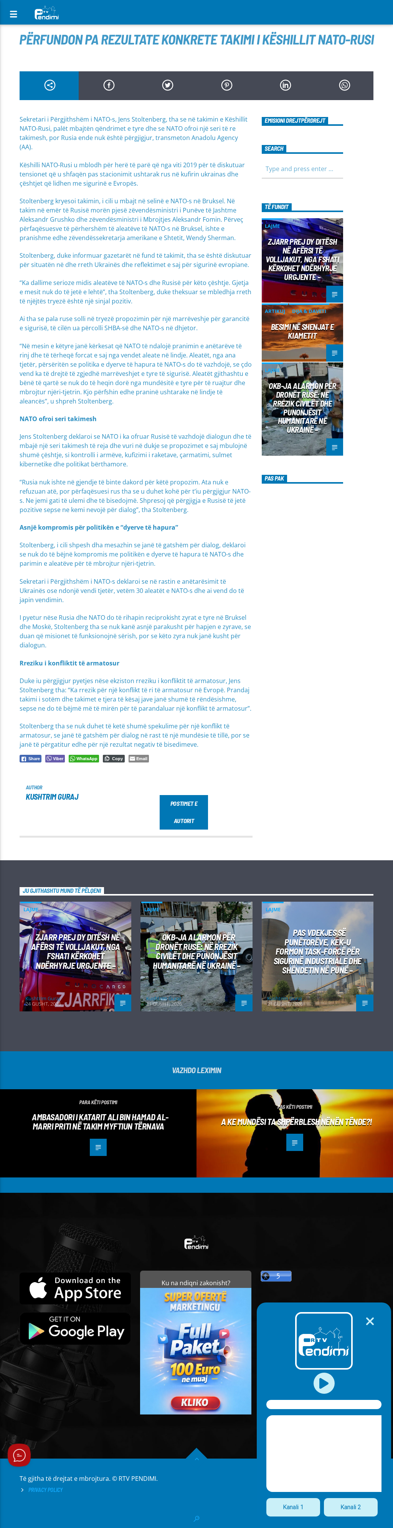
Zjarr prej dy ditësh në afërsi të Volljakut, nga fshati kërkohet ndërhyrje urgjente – (302, 259)
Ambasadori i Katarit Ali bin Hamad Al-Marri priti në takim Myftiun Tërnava (100, 1121)
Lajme (272, 225)
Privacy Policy (45, 1490)
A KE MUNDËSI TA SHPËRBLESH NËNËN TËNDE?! (296, 1121)
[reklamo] (195, 1412)
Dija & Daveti (309, 311)
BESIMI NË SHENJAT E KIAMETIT (302, 331)
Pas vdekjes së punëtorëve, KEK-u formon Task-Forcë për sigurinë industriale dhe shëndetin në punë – (318, 951)
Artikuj (275, 311)
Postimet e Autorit (184, 812)
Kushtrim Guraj (52, 796)
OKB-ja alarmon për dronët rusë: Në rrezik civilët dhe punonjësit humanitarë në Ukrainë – (302, 407)
